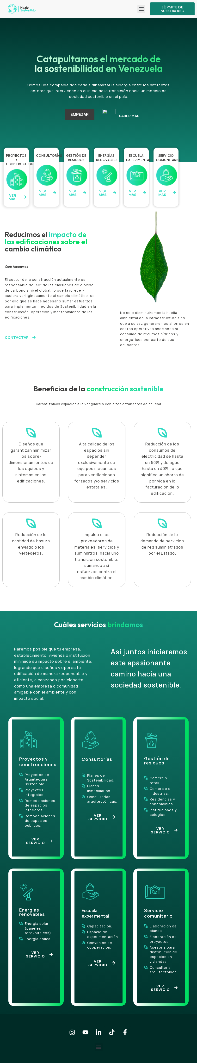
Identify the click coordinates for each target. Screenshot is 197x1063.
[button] (141, 9)
